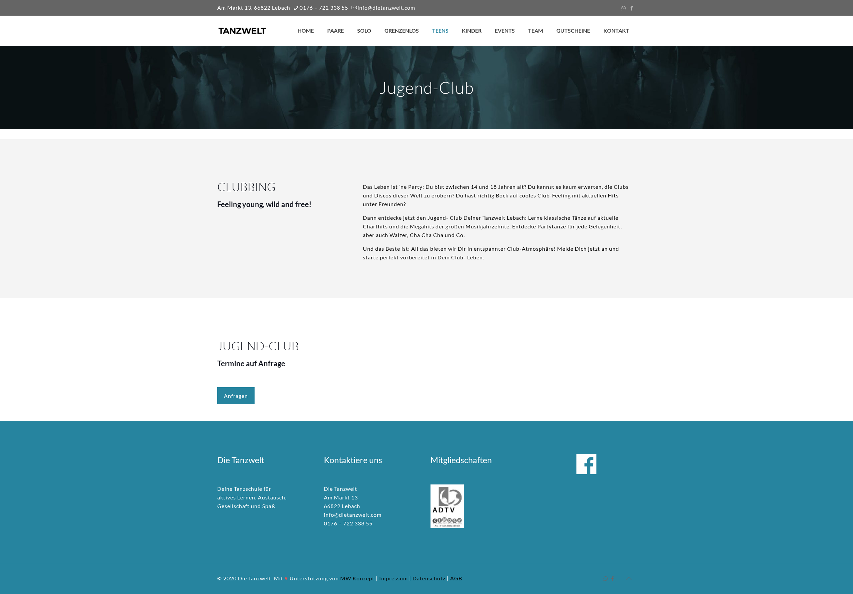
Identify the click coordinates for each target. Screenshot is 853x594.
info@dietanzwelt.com (386, 7)
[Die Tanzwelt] (242, 31)
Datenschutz (429, 578)
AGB (456, 578)
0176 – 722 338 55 (324, 7)
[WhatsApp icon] (623, 8)
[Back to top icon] (629, 578)
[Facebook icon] (631, 8)
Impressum (393, 578)
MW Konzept (357, 578)
